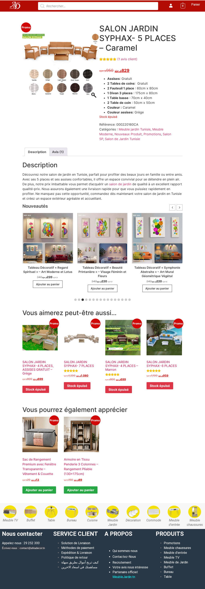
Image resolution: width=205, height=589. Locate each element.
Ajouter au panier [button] (48, 284)
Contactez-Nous (124, 557)
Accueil (27, 14)
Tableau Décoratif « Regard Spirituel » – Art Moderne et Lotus (47, 270)
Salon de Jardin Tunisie (109, 14)
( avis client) (127, 59)
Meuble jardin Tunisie (76, 14)
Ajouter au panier (39, 490)
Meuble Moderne (47, 14)
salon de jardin (120, 184)
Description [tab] (37, 152)
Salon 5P (134, 14)
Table (168, 577)
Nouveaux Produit (128, 134)
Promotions (152, 134)
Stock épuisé (36, 389)
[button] (180, 207)
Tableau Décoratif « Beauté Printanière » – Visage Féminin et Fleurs (102, 272)
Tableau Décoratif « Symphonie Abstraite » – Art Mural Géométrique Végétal (157, 272)
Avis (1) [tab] (58, 152)
